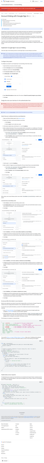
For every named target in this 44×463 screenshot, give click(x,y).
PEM (12, 311)
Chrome (31, 427)
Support (2, 427)
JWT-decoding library (10, 310)
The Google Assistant (5, 425)
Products (6, 13)
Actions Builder (12, 112)
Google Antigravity (33, 432)
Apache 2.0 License (14, 417)
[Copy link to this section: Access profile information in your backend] (23, 301)
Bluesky (17, 427)
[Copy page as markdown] (33, 16)
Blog (16, 425)
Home (2, 13)
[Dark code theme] (40, 321)
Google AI (3, 451)
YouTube (17, 434)
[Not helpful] (42, 13)
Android (31, 425)
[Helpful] (40, 13)
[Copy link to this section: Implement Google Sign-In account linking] (27, 48)
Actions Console (21, 118)
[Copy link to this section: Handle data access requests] (17, 375)
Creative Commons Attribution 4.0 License (30, 416)
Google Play (32, 436)
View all (31, 437)
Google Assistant (11, 13)
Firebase (31, 429)
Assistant (12, 1)
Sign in (41, 1)
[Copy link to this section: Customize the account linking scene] (17, 200)
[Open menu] (2, 1)
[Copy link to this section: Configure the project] (13, 61)
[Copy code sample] (42, 321)
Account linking (18, 4)
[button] (22, 29)
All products (3, 453)
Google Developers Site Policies (28, 417)
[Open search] (30, 1)
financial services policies (7, 57)
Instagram (17, 429)
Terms (2, 457)
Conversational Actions (7, 4)
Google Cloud (32, 434)
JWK (9, 311)
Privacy (6, 457)
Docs (16, 13)
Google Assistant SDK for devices (7, 429)
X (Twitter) (17, 432)
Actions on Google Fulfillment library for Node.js (16, 337)
